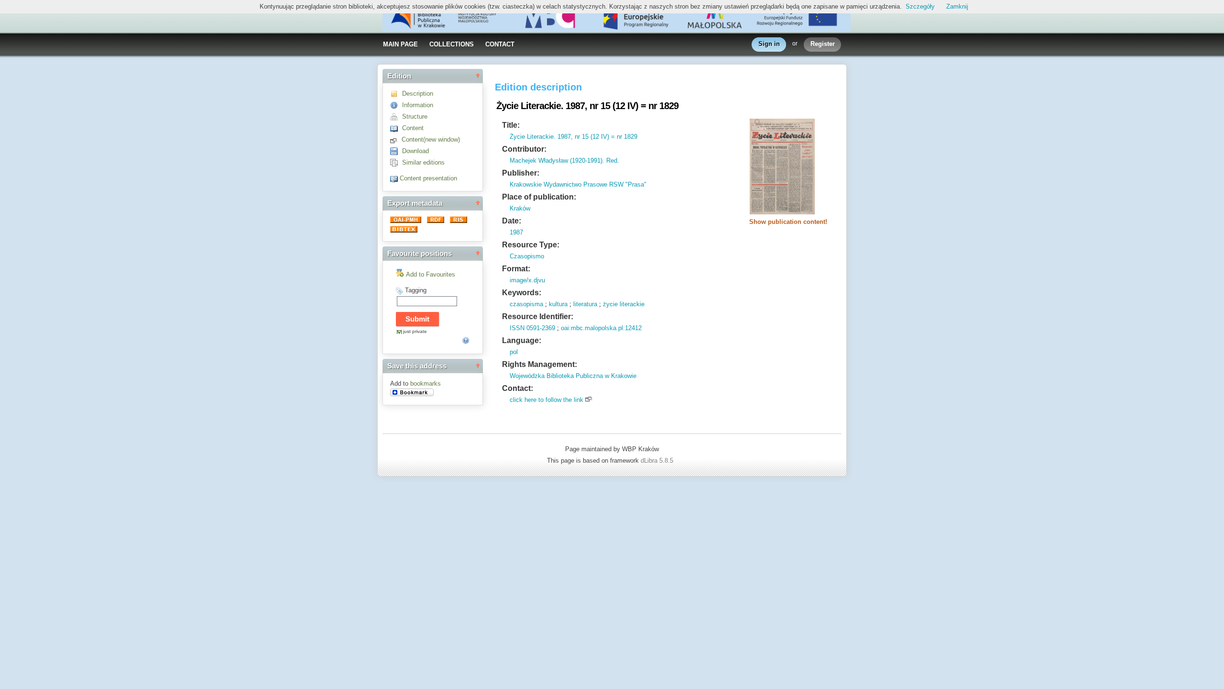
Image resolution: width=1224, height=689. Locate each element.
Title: (511, 125)
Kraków (520, 208)
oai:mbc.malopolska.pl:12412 (601, 328)
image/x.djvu (527, 280)
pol (514, 352)
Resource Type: (530, 245)
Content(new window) (431, 139)
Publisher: (520, 173)
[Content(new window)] (396, 139)
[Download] (396, 151)
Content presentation (428, 178)
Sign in (769, 43)
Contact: (517, 388)
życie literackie (624, 304)
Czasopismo (527, 256)
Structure (414, 116)
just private (415, 331)
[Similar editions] (396, 162)
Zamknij (957, 6)
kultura (558, 304)
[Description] (396, 93)
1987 (516, 232)
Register (822, 43)
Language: (521, 340)
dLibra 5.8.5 (658, 460)
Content (413, 128)
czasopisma (526, 304)
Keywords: (521, 293)
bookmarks (425, 383)
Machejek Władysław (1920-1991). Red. (564, 160)
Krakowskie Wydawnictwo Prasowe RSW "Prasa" (578, 184)
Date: (511, 221)
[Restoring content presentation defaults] (395, 178)
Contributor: (524, 149)
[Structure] (396, 116)
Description (417, 93)
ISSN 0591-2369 (532, 328)
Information (417, 105)
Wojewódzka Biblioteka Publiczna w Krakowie (573, 375)
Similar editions (423, 162)
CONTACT (499, 44)
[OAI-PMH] (406, 220)
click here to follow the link (546, 399)
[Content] (396, 128)
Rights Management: (539, 364)
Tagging (415, 290)
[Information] (396, 105)
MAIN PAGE (400, 44)
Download (415, 151)
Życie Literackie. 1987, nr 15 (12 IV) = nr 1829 (573, 136)
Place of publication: (539, 197)
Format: (516, 269)
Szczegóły (920, 6)
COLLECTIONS (451, 44)
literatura (585, 304)
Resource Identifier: (537, 316)
